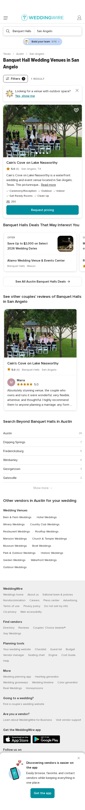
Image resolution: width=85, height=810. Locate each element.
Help (6, 660)
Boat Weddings (41, 545)
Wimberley (10, 460)
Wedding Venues (15, 510)
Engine (53, 655)
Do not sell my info (56, 606)
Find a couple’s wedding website (23, 704)
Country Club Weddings (45, 524)
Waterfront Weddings (44, 560)
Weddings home (13, 594)
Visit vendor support (68, 720)
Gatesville (10, 478)
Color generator (68, 682)
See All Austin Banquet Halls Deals (40, 282)
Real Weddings (12, 688)
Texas (7, 54)
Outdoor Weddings (15, 567)
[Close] (79, 758)
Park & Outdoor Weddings (19, 553)
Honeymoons (34, 688)
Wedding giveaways (15, 682)
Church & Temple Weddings (49, 538)
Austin (20, 54)
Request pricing (42, 210)
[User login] (79, 17)
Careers (34, 600)
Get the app (42, 793)
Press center (51, 600)
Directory (8, 627)
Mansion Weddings (15, 538)
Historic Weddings (52, 553)
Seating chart (36, 655)
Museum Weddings (15, 545)
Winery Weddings (14, 524)
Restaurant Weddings (16, 531)
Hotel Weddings (47, 517)
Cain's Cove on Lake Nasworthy (32, 162)
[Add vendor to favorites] (76, 110)
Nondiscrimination (14, 600)
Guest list (56, 649)
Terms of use (11, 606)
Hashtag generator (47, 676)
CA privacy (9, 611)
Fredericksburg (13, 451)
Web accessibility (31, 611)
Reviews (23, 627)
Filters (17, 79)
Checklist (40, 649)
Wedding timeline (43, 682)
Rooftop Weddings (47, 531)
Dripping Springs (14, 442)
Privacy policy (32, 606)
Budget (70, 649)
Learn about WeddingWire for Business (27, 720)
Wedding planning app (17, 676)
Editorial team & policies (58, 594)
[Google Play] (46, 742)
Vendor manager (13, 655)
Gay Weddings (12, 633)
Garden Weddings (14, 560)
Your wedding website (17, 649)
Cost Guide (68, 655)
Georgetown (11, 469)
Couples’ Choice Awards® (49, 627)
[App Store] (17, 742)
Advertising (70, 600)
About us (33, 594)
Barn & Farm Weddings (17, 517)
